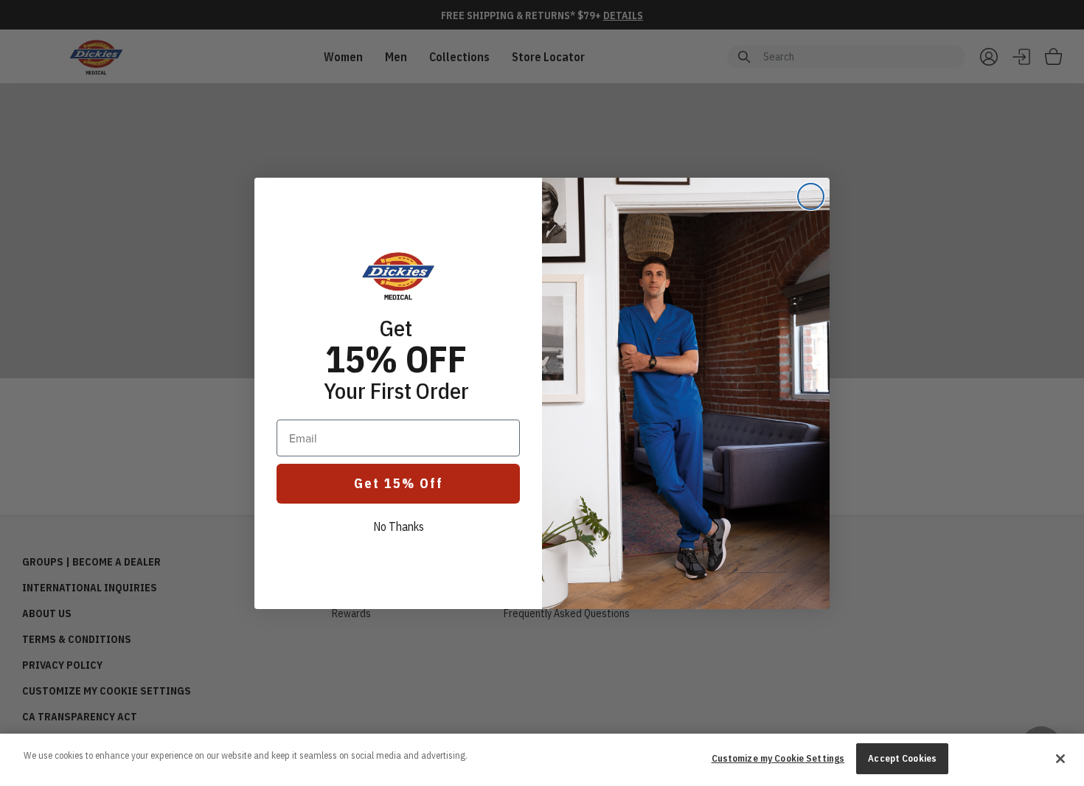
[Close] (1060, 758)
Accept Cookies (902, 758)
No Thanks (398, 526)
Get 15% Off (398, 483)
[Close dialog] (811, 196)
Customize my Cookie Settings (778, 758)
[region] (542, 760)
